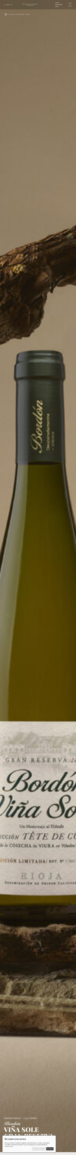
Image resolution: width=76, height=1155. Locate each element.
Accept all (50, 1149)
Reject (43, 1149)
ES (5, 4)
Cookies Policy (9, 1146)
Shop (57, 6)
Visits (57, 3)
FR (11, 4)
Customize (36, 1149)
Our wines (58, 4)
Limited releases (19, 14)
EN (8, 4)
